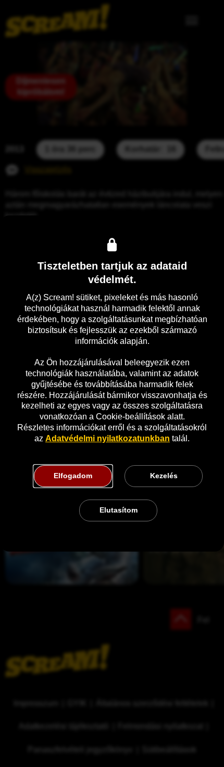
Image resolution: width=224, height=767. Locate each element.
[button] (73, 476)
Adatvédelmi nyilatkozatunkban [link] (107, 438)
